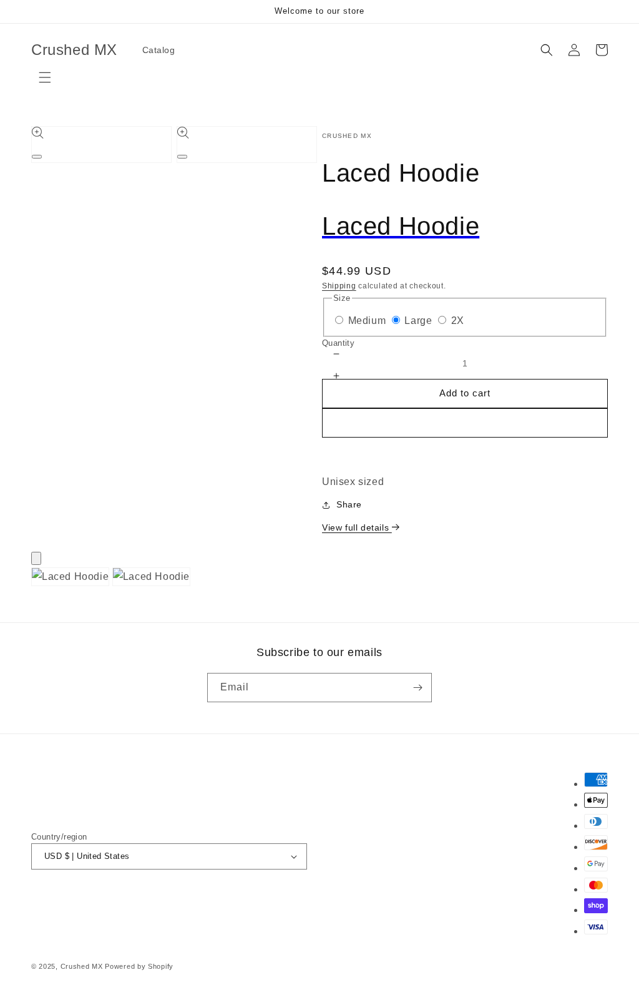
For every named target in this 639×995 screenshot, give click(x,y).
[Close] (36, 558)
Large (418, 320)
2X (457, 320)
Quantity (338, 343)
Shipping (339, 286)
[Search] (546, 50)
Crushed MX (82, 966)
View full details (357, 527)
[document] (319, 580)
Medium (367, 320)
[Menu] (45, 77)
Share (349, 504)
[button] (465, 447)
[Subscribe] (417, 687)
